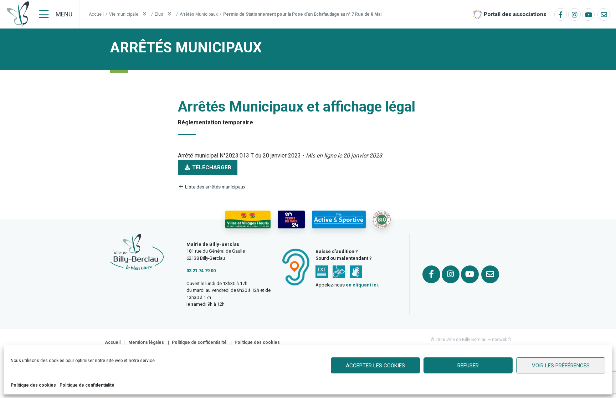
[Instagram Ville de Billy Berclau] (574, 14)
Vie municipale (124, 14)
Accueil (96, 14)
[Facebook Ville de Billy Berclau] (560, 14)
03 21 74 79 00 (201, 270)
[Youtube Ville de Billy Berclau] (588, 14)
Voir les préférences (561, 365)
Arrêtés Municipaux (199, 14)
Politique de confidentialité (87, 385)
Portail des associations (515, 14)
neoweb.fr (501, 339)
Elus (159, 14)
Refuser (468, 365)
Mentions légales (146, 342)
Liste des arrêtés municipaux (215, 187)
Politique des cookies (33, 385)
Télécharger (211, 167)
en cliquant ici (362, 285)
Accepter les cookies (375, 365)
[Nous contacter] (603, 14)
